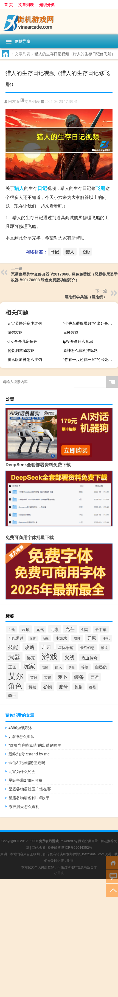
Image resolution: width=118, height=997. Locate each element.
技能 (13, 646)
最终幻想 (87, 647)
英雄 (33, 677)
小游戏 (61, 638)
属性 (77, 638)
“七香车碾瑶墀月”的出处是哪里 (89, 323)
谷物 (47, 686)
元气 (40, 629)
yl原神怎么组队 (21, 736)
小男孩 (59, 872)
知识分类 (47, 4)
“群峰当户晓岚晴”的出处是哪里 (35, 745)
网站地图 (38, 847)
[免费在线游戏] (59, 21)
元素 (54, 629)
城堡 (46, 638)
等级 (84, 667)
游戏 (50, 656)
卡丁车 (100, 629)
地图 (33, 638)
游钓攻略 (15, 332)
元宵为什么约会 (22, 771)
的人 (58, 667)
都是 (92, 686)
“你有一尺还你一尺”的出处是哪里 (90, 359)
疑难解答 (54, 847)
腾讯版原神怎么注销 (24, 359)
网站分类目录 (88, 840)
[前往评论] (112, 876)
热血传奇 (89, 657)
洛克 (31, 657)
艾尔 (16, 675)
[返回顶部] (112, 890)
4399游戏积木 (21, 727)
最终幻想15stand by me (29, 754)
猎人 (19, 188)
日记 (42, 188)
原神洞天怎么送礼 (24, 806)
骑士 (12, 695)
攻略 (30, 647)
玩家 (29, 666)
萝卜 (63, 676)
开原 (91, 638)
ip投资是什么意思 (78, 341)
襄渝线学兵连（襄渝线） (86, 296)
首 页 (8, 4)
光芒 (70, 629)
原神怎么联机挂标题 (80, 350)
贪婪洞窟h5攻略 (21, 350)
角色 (15, 685)
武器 (14, 657)
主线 (11, 629)
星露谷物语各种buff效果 (29, 797)
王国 (12, 667)
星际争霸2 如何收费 (26, 780)
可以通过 (16, 638)
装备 (79, 676)
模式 (104, 647)
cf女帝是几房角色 (22, 341)
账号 (63, 686)
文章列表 (26, 4)
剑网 (84, 629)
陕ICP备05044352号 (76, 847)
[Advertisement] (59, 938)
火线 (69, 657)
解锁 (32, 686)
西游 (95, 677)
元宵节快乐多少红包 (24, 323)
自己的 (101, 666)
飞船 (100, 188)
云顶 (25, 629)
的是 (72, 667)
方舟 (46, 647)
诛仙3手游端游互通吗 (27, 762)
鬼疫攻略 (70, 332)
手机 (106, 638)
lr (18, 102)
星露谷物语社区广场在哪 (30, 789)
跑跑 (78, 686)
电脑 (45, 667)
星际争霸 (66, 647)
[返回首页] (112, 862)
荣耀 (47, 677)
